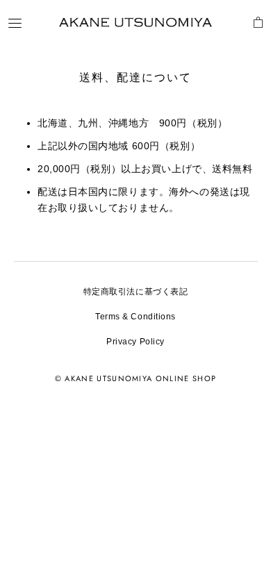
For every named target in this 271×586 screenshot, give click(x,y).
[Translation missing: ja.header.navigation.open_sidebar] (15, 22)
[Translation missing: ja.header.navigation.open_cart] (258, 22)
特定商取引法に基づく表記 (135, 291)
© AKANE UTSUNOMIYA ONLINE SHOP (136, 378)
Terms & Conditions (135, 316)
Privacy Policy (135, 341)
